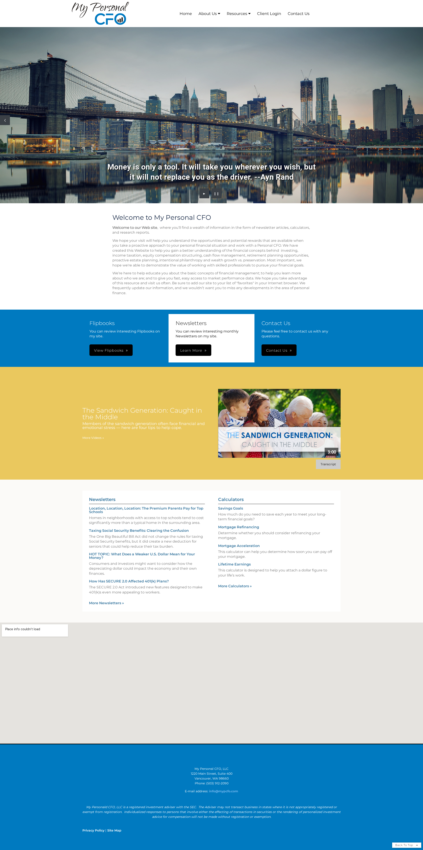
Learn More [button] (191, 350)
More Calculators (235, 586)
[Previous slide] (5, 120)
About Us (208, 13)
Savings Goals (230, 508)
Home (186, 13)
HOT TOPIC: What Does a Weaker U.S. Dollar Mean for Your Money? (142, 556)
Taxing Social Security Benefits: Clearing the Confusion (139, 530)
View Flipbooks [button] (109, 350)
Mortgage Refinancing (238, 527)
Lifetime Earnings (234, 564)
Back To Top (404, 845)
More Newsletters (106, 603)
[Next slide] (418, 120)
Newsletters (102, 499)
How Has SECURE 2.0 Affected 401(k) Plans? (129, 581)
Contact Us (299, 13)
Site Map (114, 830)
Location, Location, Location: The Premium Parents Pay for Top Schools (146, 510)
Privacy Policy (93, 830)
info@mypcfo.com (223, 791)
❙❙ (216, 193)
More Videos (93, 437)
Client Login (269, 13)
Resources (237, 13)
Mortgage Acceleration (239, 546)
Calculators (231, 499)
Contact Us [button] (277, 350)
